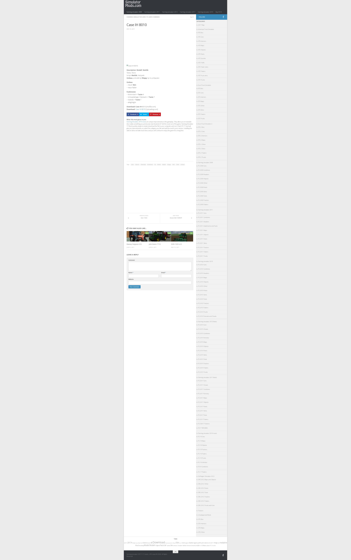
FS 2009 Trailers (203, 204)
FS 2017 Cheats (203, 385)
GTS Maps (201, 528)
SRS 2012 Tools (203, 492)
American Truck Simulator (206, 29)
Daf (141, 543)
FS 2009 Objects (203, 179)
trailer (198, 545)
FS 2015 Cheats (203, 329)
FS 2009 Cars (202, 166)
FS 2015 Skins (202, 355)
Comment (131, 260)
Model (146, 545)
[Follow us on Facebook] (223, 17)
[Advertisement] (160, 48)
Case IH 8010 (140, 109)
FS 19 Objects (202, 445)
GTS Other (201, 532)
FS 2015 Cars (202, 325)
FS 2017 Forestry (203, 393)
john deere (204, 543)
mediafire (223, 542)
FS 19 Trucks (202, 458)
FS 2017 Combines (204, 389)
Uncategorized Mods (204, 515)
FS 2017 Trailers (203, 419)
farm (180, 543)
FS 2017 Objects (203, 402)
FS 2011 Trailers (203, 252)
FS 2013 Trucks (203, 312)
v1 (210, 545)
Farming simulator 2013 (169, 12)
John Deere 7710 (155, 244)
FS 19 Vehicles (202, 462)
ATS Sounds (202, 58)
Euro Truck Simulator (204, 85)
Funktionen (150, 164)
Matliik (159, 164)
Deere (145, 543)
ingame (195, 543)
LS (209, 543)
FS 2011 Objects (203, 234)
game (187, 543)
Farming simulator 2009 (134, 12)
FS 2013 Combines (204, 269)
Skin (173, 164)
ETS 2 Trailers (202, 153)
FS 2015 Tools (202, 359)
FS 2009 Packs (202, 187)
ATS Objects (202, 50)
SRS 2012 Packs (203, 488)
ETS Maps (201, 101)
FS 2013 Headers (203, 273)
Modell (164, 164)
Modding (141, 545)
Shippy (169, 164)
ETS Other (201, 106)
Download (143, 164)
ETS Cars (201, 93)
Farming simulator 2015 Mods (207, 321)
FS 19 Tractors (202, 449)
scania (168, 545)
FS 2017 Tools (202, 415)
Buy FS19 (219, 12)
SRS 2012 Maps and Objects (207, 479)
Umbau (182, 164)
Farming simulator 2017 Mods (207, 377)
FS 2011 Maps (202, 230)
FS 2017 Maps (202, 398)
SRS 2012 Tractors (204, 497)
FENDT (183, 543)
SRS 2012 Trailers (203, 501)
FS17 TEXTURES (203, 428)
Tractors (200, 511)
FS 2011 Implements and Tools (207, 226)
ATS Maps (201, 45)
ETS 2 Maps (201, 140)
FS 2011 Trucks (203, 256)
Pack (162, 545)
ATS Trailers (201, 71)
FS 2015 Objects (203, 346)
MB (218, 543)
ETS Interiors (202, 97)
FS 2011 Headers (203, 222)
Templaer (180, 545)
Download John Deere (170, 543)
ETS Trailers (201, 114)
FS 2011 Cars (202, 213)
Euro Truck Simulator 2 (205, 124)
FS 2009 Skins (202, 191)
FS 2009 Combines (153, 17)
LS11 (212, 543)
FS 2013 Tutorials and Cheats (207, 316)
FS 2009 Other (202, 183)
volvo (214, 545)
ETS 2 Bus (201, 127)
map (215, 543)
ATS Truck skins (203, 75)
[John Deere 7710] (160, 236)
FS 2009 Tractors (203, 200)
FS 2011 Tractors (203, 247)
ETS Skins (201, 110)
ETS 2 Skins (201, 149)
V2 (212, 545)
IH (155, 164)
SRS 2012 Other (203, 484)
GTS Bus (200, 519)
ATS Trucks (201, 80)
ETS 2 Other (202, 144)
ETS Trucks (201, 118)
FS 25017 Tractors (204, 424)
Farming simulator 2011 (152, 12)
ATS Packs (201, 54)
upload (208, 545)
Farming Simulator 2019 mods (136, 122)
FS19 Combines (203, 467)
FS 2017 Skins (202, 411)
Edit (177, 542)
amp (134, 543)
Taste (177, 164)
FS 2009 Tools (202, 196)
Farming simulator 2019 (205, 12)
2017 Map (201, 25)
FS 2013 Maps (202, 277)
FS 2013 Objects (203, 282)
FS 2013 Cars (202, 265)
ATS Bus (200, 32)
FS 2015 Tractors (203, 363)
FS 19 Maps (201, 441)
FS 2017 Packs (202, 406)
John (199, 543)
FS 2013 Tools (202, 299)
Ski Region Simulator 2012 (206, 476)
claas (139, 543)
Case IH (137, 164)
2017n (129, 542)
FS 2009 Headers (203, 174)
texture (189, 545)
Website (131, 279)
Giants (191, 543)
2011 (125, 543)
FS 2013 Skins (202, 295)
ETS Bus (200, 88)
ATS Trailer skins (203, 67)
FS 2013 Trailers (203, 308)
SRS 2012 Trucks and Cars (206, 505)
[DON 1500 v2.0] (182, 236)
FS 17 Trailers (202, 472)
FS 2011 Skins (202, 243)
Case (132, 164)
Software (175, 545)
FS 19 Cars (201, 436)
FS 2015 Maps (202, 342)
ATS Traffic (201, 63)
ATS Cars (201, 37)
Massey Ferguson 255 (134, 244)
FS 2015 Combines (204, 333)
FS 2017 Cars (202, 381)
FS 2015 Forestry (203, 338)
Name (130, 272)
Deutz (148, 543)
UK (200, 545)
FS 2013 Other (202, 286)
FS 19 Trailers (202, 454)
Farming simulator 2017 (187, 12)
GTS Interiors (202, 523)
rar (165, 545)
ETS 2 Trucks (202, 157)
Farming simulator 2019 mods (207, 433)
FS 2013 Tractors (203, 303)
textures (193, 545)
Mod (136, 545)
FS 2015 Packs (202, 351)
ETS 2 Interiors (202, 136)
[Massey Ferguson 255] (138, 236)
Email (163, 272)
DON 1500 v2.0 (176, 244)
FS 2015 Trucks (203, 372)
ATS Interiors (202, 41)
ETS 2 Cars (201, 131)
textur (185, 545)
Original (157, 545)
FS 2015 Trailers (203, 368)
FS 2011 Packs (202, 239)
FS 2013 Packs (202, 290)
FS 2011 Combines (204, 217)
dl (151, 542)
